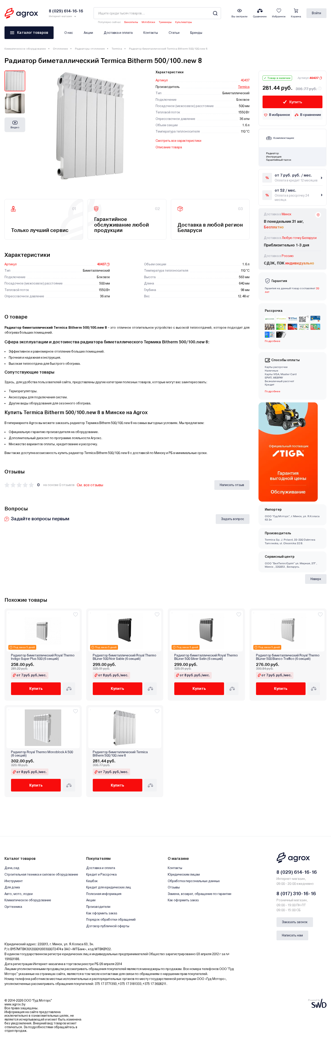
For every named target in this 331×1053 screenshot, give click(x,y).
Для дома (12, 887)
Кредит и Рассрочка (101, 874)
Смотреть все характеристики (178, 140)
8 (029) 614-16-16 (297, 872)
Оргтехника (13, 906)
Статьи (174, 32)
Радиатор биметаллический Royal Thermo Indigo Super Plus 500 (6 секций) (43, 657)
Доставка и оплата (118, 32)
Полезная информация (103, 894)
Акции (88, 32)
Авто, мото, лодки (19, 894)
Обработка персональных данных (194, 881)
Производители (98, 906)
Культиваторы (183, 22)
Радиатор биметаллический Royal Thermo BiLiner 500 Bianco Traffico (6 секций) (288, 657)
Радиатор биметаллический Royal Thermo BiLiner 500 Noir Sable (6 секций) (124, 657)
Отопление (60, 48)
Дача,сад (12, 868)
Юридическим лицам (184, 874)
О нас (68, 32)
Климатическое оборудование (25, 48)
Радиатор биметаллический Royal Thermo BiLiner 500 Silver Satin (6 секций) (206, 657)
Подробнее (272, 391)
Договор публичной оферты (107, 926)
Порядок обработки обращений (111, 919)
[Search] (215, 13)
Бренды (196, 32)
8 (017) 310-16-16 (296, 893)
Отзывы (174, 887)
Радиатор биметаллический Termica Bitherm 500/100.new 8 (120, 753)
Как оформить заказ (101, 913)
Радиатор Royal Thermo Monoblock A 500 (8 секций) (42, 753)
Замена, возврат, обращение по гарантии (199, 894)
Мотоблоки (148, 22)
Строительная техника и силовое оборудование (41, 874)
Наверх (316, 579)
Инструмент (14, 881)
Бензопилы (131, 22)
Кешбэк (92, 881)
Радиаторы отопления (90, 48)
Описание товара (169, 147)
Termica (117, 48)
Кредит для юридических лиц (108, 887)
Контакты (150, 32)
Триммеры (165, 22)
